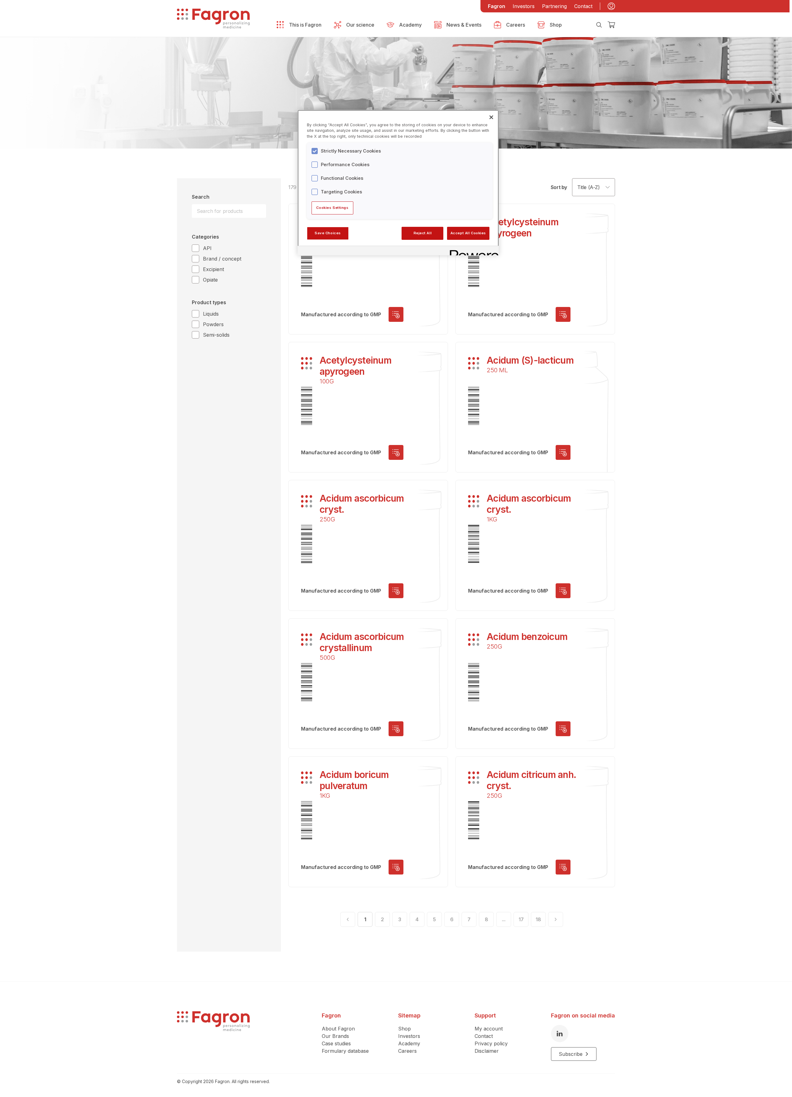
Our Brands (335, 1036)
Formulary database (345, 1051)
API (207, 248)
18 (538, 919)
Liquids (211, 314)
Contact (583, 6)
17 (521, 919)
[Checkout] (611, 25)
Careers (407, 1051)
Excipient (213, 269)
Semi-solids (216, 335)
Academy (409, 1043)
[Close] (491, 117)
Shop (404, 1029)
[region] (398, 182)
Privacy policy (491, 1043)
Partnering (554, 6)
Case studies (336, 1043)
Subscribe (571, 1054)
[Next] (555, 919)
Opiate (210, 280)
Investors (524, 6)
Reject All (423, 233)
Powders (213, 324)
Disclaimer (487, 1051)
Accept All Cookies (468, 233)
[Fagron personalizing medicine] (213, 1036)
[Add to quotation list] (396, 314)
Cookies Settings (332, 207)
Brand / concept (222, 259)
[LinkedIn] (559, 1033)
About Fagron (338, 1029)
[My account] (611, 6)
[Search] (599, 25)
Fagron (496, 6)
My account (489, 1029)
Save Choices (328, 233)
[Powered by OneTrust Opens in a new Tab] (472, 251)
